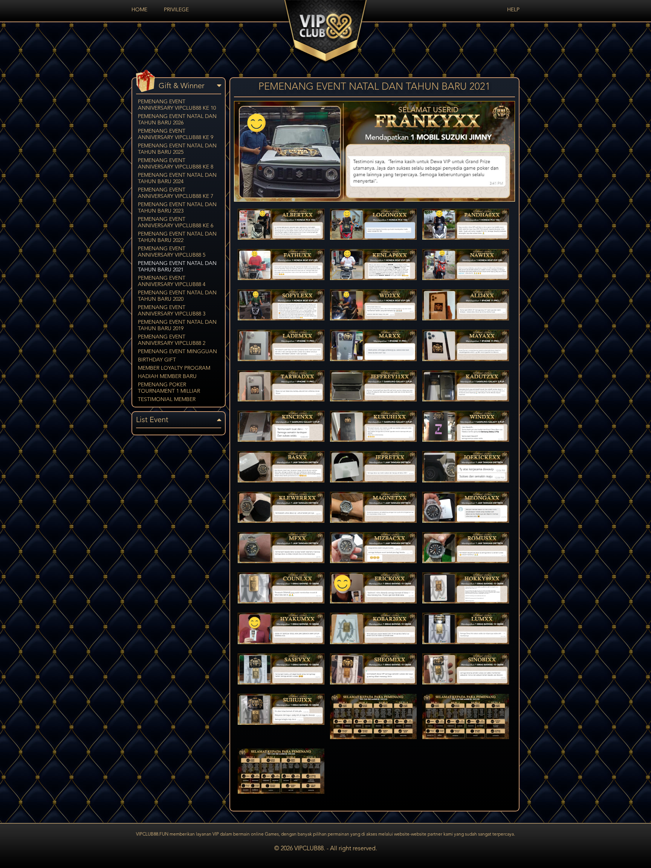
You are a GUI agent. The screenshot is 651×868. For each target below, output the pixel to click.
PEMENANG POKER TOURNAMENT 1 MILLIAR (169, 388)
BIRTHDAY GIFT (157, 360)
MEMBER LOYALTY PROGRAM (174, 368)
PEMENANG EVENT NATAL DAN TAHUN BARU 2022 (177, 237)
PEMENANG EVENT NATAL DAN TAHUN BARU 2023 (177, 208)
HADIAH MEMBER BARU (167, 376)
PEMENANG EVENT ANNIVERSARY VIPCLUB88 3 (171, 311)
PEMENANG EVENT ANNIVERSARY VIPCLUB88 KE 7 (175, 193)
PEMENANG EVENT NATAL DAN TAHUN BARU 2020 (177, 296)
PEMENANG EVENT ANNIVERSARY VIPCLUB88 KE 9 (175, 134)
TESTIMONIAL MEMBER (167, 399)
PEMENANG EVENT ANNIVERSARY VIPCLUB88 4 (171, 281)
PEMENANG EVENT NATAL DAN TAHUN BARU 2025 (177, 149)
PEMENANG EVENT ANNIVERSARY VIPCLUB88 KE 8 (175, 164)
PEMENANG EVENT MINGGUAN (177, 351)
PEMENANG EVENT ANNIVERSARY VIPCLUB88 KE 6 (175, 222)
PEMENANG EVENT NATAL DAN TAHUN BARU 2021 (177, 266)
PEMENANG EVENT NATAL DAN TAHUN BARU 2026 (177, 120)
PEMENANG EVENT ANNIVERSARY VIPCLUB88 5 (171, 252)
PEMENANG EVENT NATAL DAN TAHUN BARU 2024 (177, 178)
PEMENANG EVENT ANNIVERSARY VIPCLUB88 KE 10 (177, 105)
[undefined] (374, 200)
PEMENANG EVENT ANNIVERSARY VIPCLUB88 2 (171, 340)
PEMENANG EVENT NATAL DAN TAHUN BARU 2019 (177, 325)
